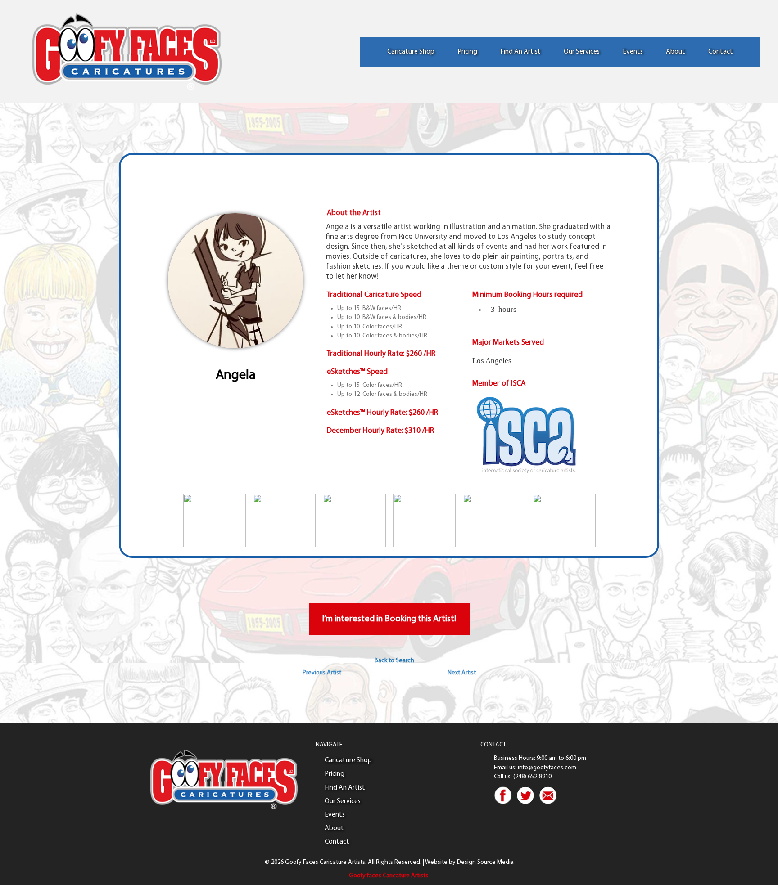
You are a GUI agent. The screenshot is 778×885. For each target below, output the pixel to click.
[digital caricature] (284, 520)
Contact (720, 51)
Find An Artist (520, 51)
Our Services (582, 51)
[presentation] (166, 520)
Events (633, 51)
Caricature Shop (410, 51)
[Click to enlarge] (235, 280)
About (675, 51)
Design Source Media (485, 862)
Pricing (467, 51)
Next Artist (462, 672)
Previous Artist (322, 672)
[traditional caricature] (564, 520)
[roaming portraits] (214, 520)
